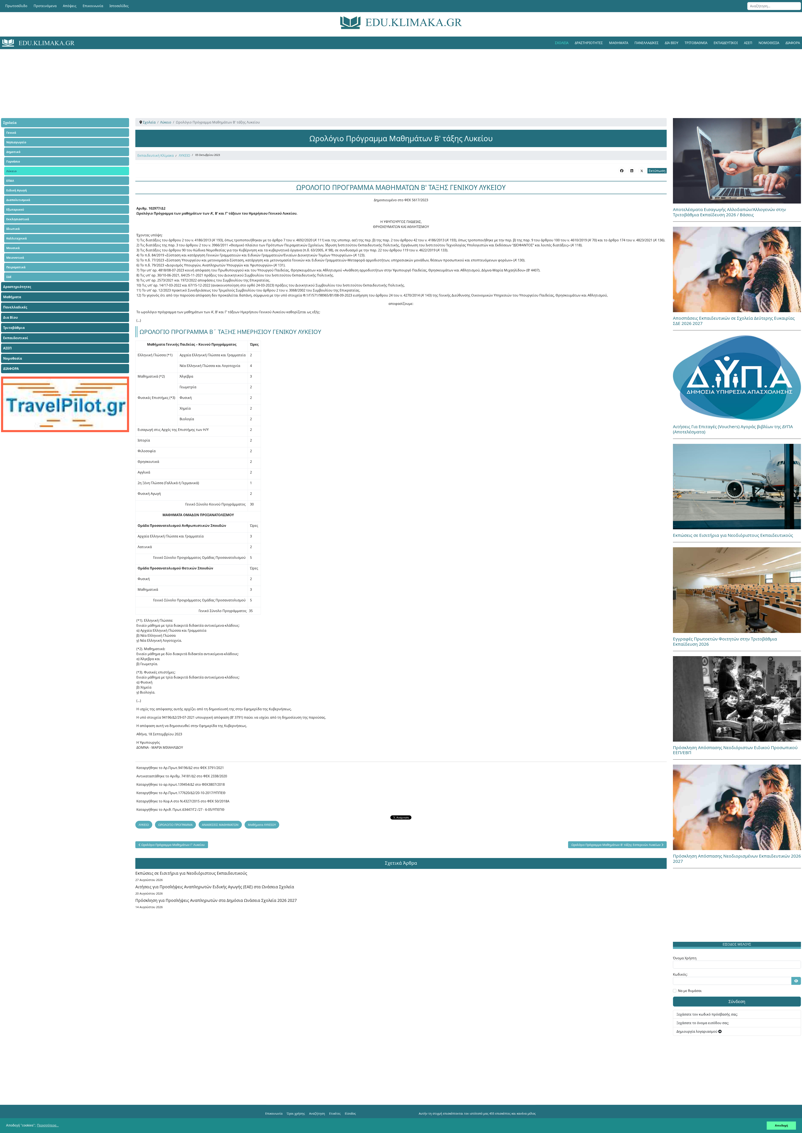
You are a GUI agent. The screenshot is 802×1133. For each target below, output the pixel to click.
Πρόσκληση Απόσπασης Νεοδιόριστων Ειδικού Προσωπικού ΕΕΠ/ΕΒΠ (735, 750)
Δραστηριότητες (589, 43)
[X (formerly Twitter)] (641, 170)
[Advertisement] (391, 78)
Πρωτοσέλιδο (16, 6)
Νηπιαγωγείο (16, 142)
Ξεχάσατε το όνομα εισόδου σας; (702, 1023)
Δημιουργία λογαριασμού (697, 1031)
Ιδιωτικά (13, 229)
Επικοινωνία (93, 6)
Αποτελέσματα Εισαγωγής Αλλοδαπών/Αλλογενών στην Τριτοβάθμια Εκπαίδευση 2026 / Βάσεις (729, 212)
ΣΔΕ (8, 277)
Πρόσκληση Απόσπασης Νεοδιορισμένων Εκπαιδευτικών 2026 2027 (737, 858)
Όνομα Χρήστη (685, 958)
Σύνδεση (736, 1001)
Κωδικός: (680, 974)
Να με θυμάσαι (690, 990)
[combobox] (774, 6)
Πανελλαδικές (646, 43)
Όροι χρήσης (296, 1113)
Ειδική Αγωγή (16, 190)
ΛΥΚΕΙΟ (184, 155)
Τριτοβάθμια (696, 43)
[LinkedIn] (631, 170)
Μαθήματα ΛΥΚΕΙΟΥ (262, 825)
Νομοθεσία (769, 43)
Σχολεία (562, 43)
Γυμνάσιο (13, 161)
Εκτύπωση (657, 170)
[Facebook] (621, 170)
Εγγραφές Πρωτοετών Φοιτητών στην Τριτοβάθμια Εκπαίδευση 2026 (725, 641)
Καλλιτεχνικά (16, 238)
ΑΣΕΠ (748, 43)
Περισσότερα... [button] (48, 1125)
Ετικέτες (335, 1113)
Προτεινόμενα (45, 6)
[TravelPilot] (65, 404)
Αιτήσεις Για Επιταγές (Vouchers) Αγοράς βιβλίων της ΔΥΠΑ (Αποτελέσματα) (733, 429)
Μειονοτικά (15, 258)
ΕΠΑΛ (10, 181)
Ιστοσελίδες (119, 6)
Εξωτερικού (15, 209)
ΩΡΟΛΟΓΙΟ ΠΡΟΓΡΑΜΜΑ (175, 825)
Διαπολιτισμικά (18, 200)
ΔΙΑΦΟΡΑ (11, 368)
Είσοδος (350, 1113)
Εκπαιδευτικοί (726, 43)
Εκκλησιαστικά (17, 219)
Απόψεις (69, 6)
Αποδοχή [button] (781, 1125)
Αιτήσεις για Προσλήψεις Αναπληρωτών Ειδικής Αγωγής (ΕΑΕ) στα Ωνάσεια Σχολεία (214, 887)
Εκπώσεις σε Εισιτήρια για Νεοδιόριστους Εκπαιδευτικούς (191, 873)
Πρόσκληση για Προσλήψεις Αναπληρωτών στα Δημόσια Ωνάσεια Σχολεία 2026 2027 (216, 900)
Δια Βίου (671, 43)
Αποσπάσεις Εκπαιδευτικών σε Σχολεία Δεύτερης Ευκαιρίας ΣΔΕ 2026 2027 (734, 320)
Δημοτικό (13, 152)
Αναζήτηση (317, 1113)
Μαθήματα (618, 43)
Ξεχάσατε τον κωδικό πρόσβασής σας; (707, 1014)
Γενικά (11, 133)
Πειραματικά (15, 267)
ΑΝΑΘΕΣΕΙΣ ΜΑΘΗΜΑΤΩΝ (220, 825)
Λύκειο (11, 171)
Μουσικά (13, 248)
